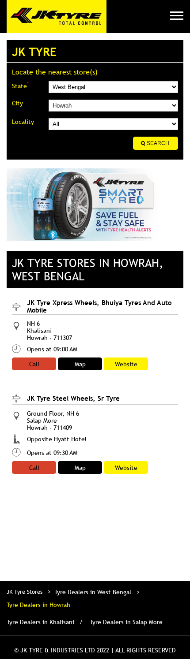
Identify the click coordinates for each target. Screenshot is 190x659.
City (17, 103)
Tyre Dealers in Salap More (126, 621)
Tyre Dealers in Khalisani (40, 621)
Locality (23, 121)
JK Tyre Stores (25, 592)
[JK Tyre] (56, 16)
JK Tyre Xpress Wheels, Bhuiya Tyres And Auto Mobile (99, 306)
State (20, 85)
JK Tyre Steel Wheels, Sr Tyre (73, 398)
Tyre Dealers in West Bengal (92, 592)
